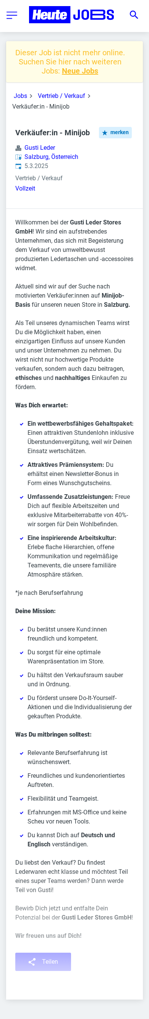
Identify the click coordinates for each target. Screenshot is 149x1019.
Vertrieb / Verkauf (61, 95)
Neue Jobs (80, 70)
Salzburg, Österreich (51, 156)
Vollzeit (25, 188)
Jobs (20, 95)
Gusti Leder (39, 147)
